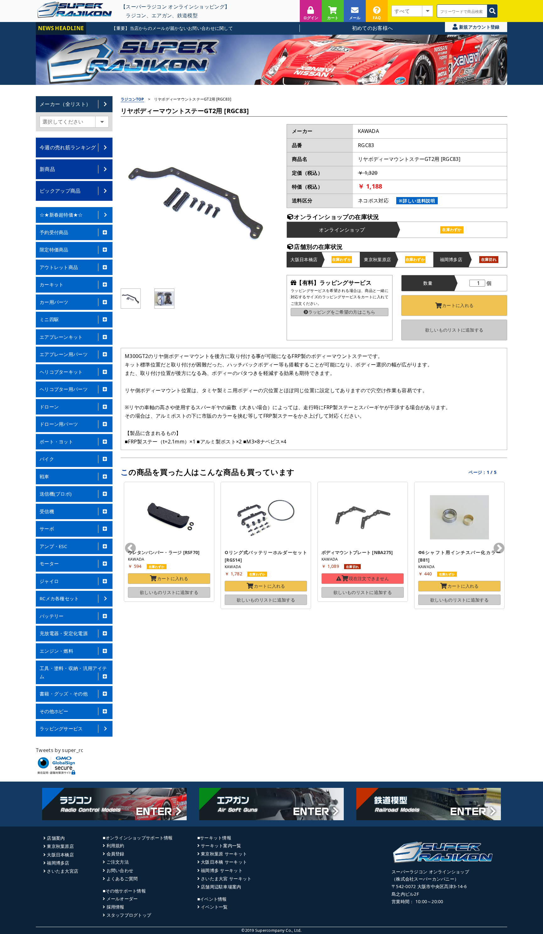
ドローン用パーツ (59, 424)
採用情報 (115, 907)
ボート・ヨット (56, 441)
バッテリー (52, 616)
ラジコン (136, 15)
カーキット (52, 284)
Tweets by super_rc (60, 750)
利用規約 (115, 846)
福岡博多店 (58, 863)
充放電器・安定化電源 (64, 633)
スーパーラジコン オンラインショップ (430, 872)
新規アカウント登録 (479, 27)
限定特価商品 (54, 249)
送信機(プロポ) (56, 494)
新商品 (47, 169)
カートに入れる (458, 305)
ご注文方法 (118, 862)
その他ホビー (54, 711)
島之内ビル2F (405, 894)
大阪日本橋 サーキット (224, 862)
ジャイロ (49, 581)
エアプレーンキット (61, 337)
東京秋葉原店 (60, 846)
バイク (47, 459)
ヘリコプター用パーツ (64, 389)
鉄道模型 (187, 15)
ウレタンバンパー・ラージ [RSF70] (164, 552)
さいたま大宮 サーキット (226, 879)
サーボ (47, 528)
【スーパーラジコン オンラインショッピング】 (175, 6)
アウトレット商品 (59, 267)
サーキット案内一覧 (221, 846)
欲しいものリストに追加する (454, 330)
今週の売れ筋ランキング (68, 147)
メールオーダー (122, 899)
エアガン (161, 15)
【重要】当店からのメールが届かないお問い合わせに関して (152, 28)
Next (499, 548)
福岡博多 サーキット (222, 870)
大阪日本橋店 (60, 855)
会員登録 (115, 854)
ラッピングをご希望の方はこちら (341, 312)
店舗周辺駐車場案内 (221, 887)
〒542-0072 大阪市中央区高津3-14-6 (429, 886)
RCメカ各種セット (59, 598)
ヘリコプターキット (61, 372)
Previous (130, 548)
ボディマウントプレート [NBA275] (357, 552)
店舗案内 (56, 838)
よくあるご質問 (122, 879)
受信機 (47, 511)
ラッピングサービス (61, 728)
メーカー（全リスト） (65, 104)
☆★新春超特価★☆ (61, 215)
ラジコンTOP (132, 99)
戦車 (44, 476)
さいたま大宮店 (62, 871)
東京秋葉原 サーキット (224, 854)
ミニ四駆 (49, 319)
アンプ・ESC (53, 546)
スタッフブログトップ (129, 915)
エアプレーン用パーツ (64, 354)
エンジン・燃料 (56, 651)
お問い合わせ (120, 870)
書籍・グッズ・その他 (64, 693)
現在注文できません (369, 578)
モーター (49, 563)
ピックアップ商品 (60, 190)
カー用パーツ (54, 302)
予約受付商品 (54, 232)
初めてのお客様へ (372, 28)
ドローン (49, 407)
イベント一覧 (214, 907)
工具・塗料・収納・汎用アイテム (73, 672)
